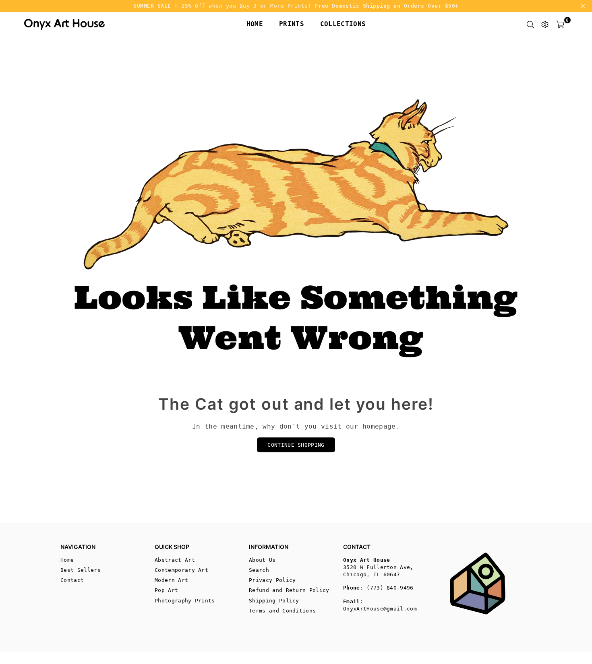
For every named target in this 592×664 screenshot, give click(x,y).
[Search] (530, 24)
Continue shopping (295, 445)
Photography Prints (185, 601)
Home (254, 24)
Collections (343, 24)
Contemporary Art (181, 570)
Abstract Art (175, 560)
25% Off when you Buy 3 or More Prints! (296, 6)
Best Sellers (80, 570)
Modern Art (171, 580)
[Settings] (545, 24)
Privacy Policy (272, 580)
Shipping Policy (274, 601)
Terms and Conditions (282, 611)
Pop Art (166, 590)
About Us (262, 560)
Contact (72, 580)
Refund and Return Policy (289, 590)
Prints (291, 24)
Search (259, 570)
